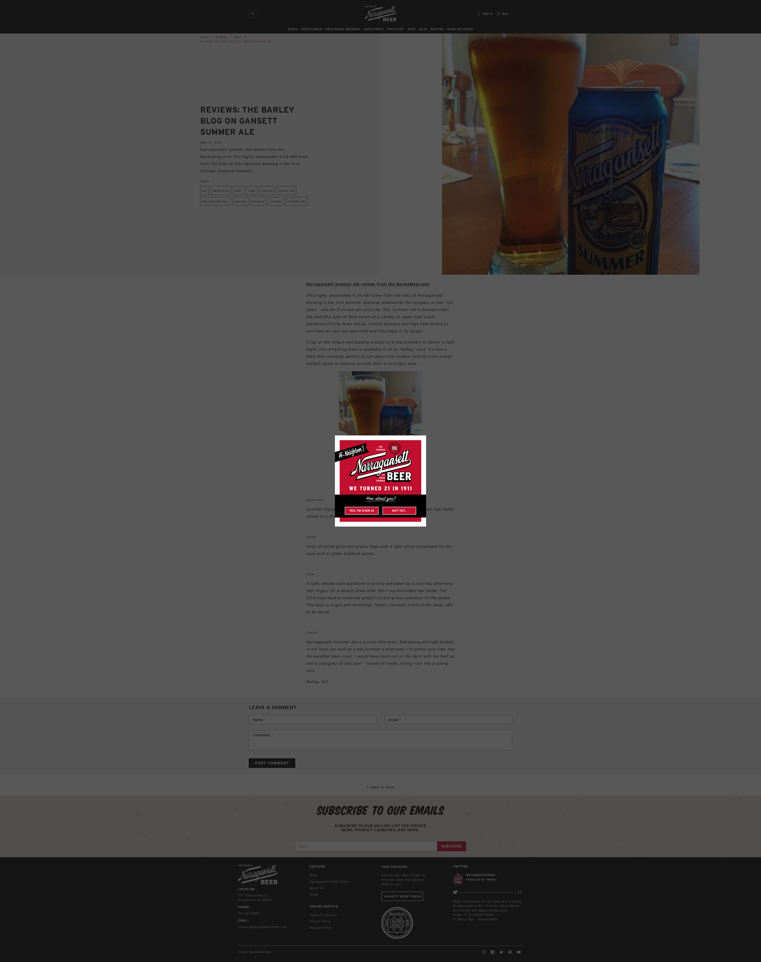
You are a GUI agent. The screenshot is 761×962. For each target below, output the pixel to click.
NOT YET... (399, 510)
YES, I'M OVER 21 (361, 510)
